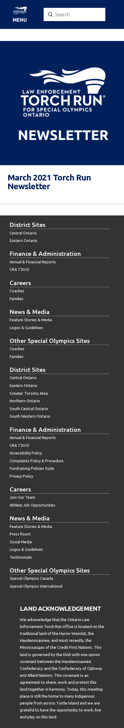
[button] (20, 14)
